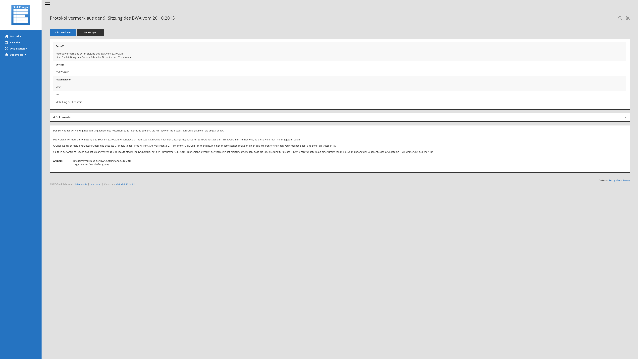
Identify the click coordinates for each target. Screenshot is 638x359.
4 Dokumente (61, 117)
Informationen (63, 32)
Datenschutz (81, 183)
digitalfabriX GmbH (125, 183)
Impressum (95, 183)
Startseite (15, 36)
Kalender (15, 42)
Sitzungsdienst (619, 180)
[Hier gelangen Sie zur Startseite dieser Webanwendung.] (21, 15)
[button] (21, 49)
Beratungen (90, 32)
